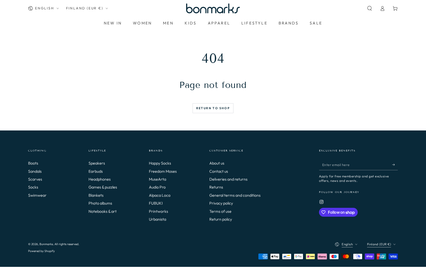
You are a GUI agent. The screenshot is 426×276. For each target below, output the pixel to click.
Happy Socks (160, 163)
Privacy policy (221, 203)
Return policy (220, 219)
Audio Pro (157, 187)
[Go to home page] (213, 8)
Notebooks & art (103, 211)
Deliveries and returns (228, 179)
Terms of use (220, 211)
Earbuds (96, 171)
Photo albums (100, 203)
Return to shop (213, 108)
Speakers (97, 163)
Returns (216, 187)
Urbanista (157, 219)
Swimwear (37, 195)
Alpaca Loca (159, 195)
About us (216, 163)
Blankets (96, 195)
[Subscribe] (395, 164)
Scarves (35, 179)
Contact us (218, 171)
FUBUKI (156, 203)
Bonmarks (46, 244)
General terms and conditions (235, 195)
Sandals (35, 171)
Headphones (100, 179)
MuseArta (157, 179)
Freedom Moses (163, 171)
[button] (369, 8)
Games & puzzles (103, 187)
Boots (33, 163)
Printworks (158, 211)
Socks (33, 187)
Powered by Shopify (41, 251)
